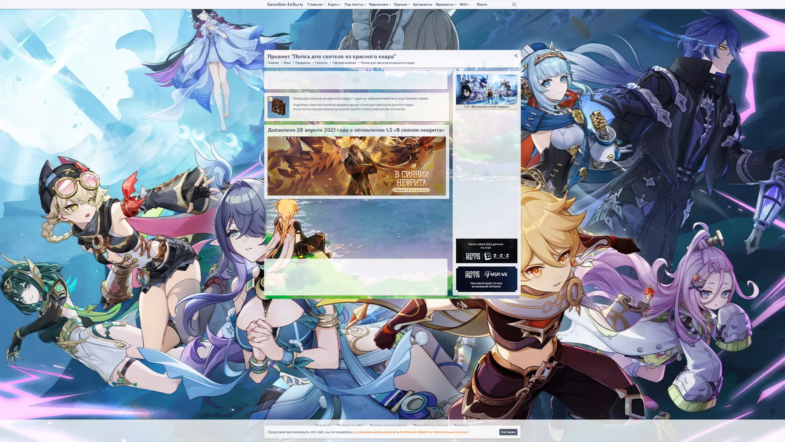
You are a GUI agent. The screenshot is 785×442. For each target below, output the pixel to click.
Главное (315, 4)
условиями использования (375, 432)
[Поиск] (514, 4)
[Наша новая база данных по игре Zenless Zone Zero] (486, 251)
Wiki (464, 4)
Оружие (400, 4)
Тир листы (353, 4)
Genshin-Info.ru (285, 4)
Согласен (508, 432)
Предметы (445, 4)
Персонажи (378, 4)
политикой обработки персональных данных (434, 432)
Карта (333, 4)
